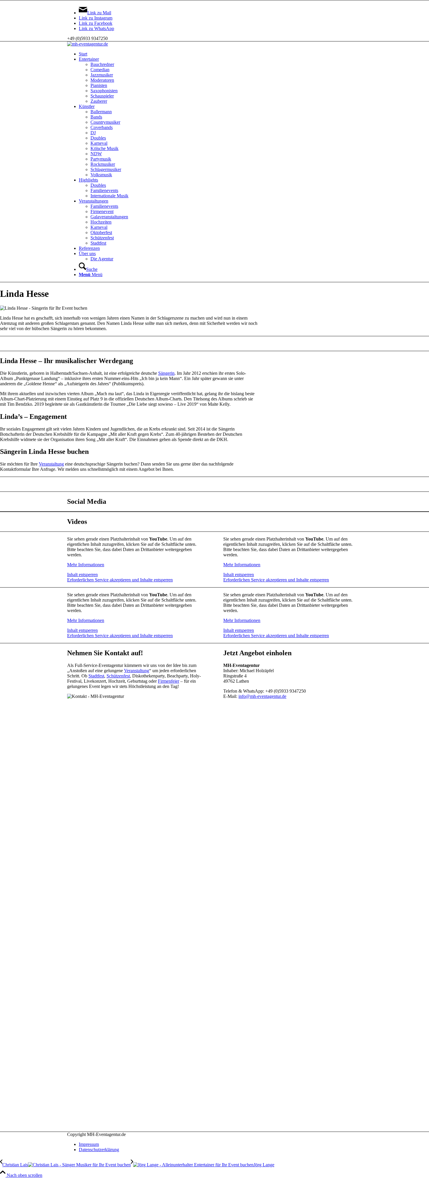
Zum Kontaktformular (214, 484)
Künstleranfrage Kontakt (214, 343)
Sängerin (166, 373)
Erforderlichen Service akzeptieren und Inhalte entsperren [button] (120, 579)
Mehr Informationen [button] (85, 564)
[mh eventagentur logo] (87, 43)
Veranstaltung (51, 463)
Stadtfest (96, 675)
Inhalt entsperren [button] (82, 574)
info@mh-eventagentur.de (262, 696)
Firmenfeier (168, 681)
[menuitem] (220, 54)
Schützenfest (118, 675)
